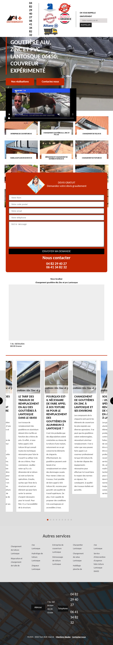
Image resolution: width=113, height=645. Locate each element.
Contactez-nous (79, 637)
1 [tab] (47, 519)
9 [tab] (71, 519)
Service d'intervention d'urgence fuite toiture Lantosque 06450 (99, 562)
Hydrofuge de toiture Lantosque (37, 557)
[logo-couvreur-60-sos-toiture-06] (14, 19)
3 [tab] (53, 519)
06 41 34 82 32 (30, 28)
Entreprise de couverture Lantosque (57, 548)
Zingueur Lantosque (36, 567)
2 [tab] (50, 519)
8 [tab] (68, 519)
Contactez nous (50, 81)
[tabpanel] (56, 436)
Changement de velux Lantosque (78, 557)
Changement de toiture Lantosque (16, 550)
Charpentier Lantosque (78, 547)
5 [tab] (59, 519)
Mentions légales (63, 637)
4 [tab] (56, 519)
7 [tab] (65, 519)
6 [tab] (62, 519)
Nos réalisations (20, 81)
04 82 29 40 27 (30, 10)
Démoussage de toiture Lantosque (57, 560)
